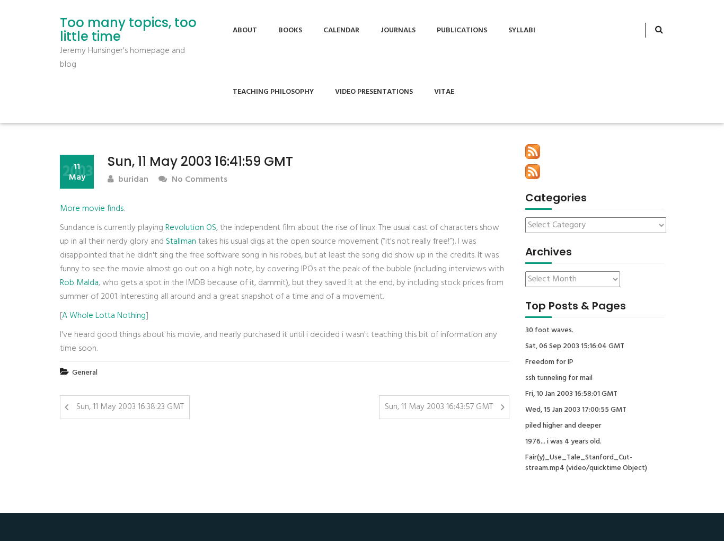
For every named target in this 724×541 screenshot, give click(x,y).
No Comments (198, 180)
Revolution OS (190, 228)
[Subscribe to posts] (532, 151)
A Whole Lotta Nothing (104, 316)
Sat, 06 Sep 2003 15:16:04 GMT (574, 346)
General (85, 373)
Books (290, 30)
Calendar (341, 30)
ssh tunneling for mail (559, 378)
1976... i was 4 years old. (563, 442)
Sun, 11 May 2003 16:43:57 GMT (439, 407)
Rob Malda (79, 283)
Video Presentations (374, 92)
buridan (132, 180)
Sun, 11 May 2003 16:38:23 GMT (130, 407)
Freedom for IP (549, 362)
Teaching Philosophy (273, 92)
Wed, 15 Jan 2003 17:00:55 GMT (575, 410)
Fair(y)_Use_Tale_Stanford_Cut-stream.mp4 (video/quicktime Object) (586, 463)
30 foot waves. (549, 330)
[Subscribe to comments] (532, 171)
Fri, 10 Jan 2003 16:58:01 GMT (571, 394)
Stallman (181, 242)
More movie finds (91, 209)
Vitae (444, 92)
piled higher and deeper (563, 426)
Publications (462, 30)
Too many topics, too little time (128, 30)
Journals (398, 30)
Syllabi (521, 30)
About (245, 30)
